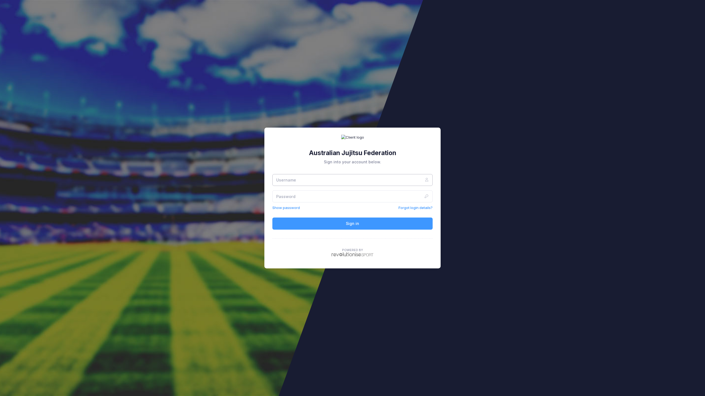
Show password (286, 207)
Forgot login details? (415, 207)
